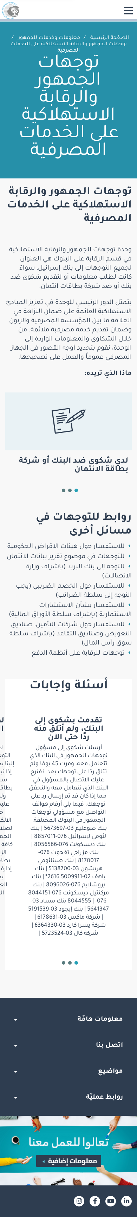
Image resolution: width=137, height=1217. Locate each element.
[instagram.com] (79, 1201)
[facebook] (95, 1201)
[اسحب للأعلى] (68, 998)
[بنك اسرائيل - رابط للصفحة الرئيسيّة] (10, 10)
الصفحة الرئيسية (109, 38)
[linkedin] (126, 1201)
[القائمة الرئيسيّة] (128, 10)
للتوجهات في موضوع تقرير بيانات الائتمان (66, 557)
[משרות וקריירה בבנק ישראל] (68, 1150)
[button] (76, 490)
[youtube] (110, 1201)
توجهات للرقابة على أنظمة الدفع (78, 653)
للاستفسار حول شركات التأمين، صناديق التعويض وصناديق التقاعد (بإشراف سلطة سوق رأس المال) (70, 634)
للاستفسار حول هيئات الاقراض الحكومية (66, 546)
